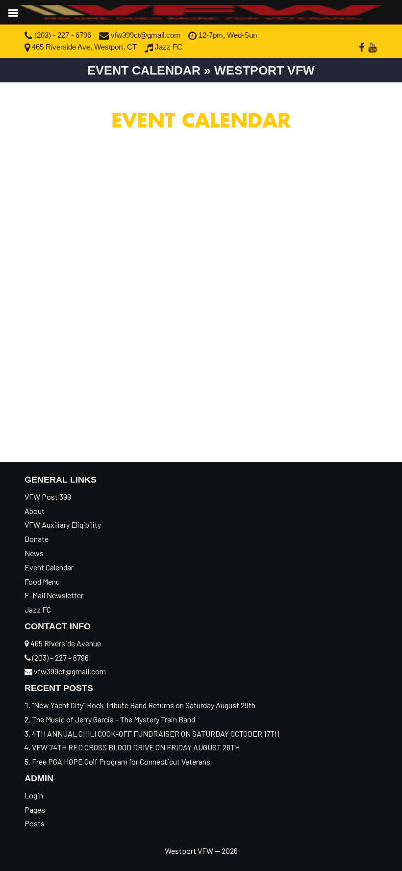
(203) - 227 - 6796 (61, 35)
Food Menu (42, 581)
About (35, 510)
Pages (35, 809)
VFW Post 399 (48, 496)
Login (34, 795)
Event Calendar (49, 567)
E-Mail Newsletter (54, 595)
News (34, 553)
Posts (35, 823)
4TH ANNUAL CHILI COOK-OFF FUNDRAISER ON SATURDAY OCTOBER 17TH (155, 733)
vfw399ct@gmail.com (144, 35)
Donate (37, 538)
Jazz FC (167, 47)
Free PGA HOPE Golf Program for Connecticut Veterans (122, 761)
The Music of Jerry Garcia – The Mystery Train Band (113, 719)
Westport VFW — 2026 (201, 850)
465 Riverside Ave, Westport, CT (83, 47)
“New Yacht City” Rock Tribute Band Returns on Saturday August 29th (143, 705)
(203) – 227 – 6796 (60, 657)
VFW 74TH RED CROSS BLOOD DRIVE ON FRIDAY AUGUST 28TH (136, 747)
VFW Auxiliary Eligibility (63, 524)
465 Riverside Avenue (65, 643)
